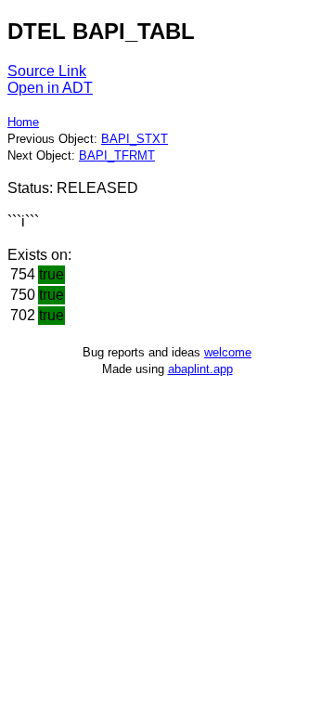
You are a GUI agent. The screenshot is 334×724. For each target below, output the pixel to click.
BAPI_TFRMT (117, 155)
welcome (227, 352)
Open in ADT (50, 88)
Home (23, 122)
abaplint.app (200, 369)
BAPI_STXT (134, 139)
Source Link (46, 71)
